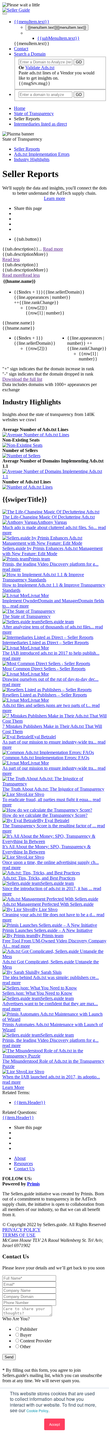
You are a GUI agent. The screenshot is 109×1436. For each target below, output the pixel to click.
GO (79, 62)
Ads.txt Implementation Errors (41, 154)
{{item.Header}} (30, 1102)
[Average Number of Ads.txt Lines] (35, 434)
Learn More (13, 1087)
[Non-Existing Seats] (22, 445)
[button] (4, 14)
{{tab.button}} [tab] (28, 239)
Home (19, 108)
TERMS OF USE (18, 1235)
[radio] (60, 1329)
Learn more (54, 198)
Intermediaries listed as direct (40, 124)
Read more (53, 249)
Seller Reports (27, 149)
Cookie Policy (37, 1410)
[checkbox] (54, 1337)
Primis (33, 1183)
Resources (23, 1163)
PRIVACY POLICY (21, 1229)
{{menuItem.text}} (57, 27)
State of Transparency (34, 113)
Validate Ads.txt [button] (39, 67)
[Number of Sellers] (21, 455)
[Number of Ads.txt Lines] (27, 487)
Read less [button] (11, 259)
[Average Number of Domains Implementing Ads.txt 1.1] (54, 474)
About (20, 1158)
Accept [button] (54, 1424)
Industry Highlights (31, 159)
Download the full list (22, 379)
